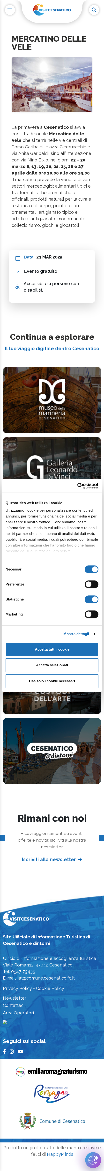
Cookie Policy (50, 988)
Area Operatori (18, 1012)
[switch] (91, 584)
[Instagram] (12, 1052)
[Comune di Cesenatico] (52, 1122)
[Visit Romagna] (52, 1095)
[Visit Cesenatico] (26, 919)
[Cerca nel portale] (94, 10)
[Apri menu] (10, 10)
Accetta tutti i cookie (52, 649)
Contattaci (13, 1005)
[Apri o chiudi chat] (93, 1160)
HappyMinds (60, 1154)
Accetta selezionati (52, 665)
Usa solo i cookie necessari (52, 681)
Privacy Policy (17, 988)
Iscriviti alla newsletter (49, 859)
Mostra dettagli (76, 634)
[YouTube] (20, 1052)
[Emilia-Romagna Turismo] (52, 1073)
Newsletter (14, 998)
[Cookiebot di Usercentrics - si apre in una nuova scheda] (77, 486)
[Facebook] (4, 1052)
